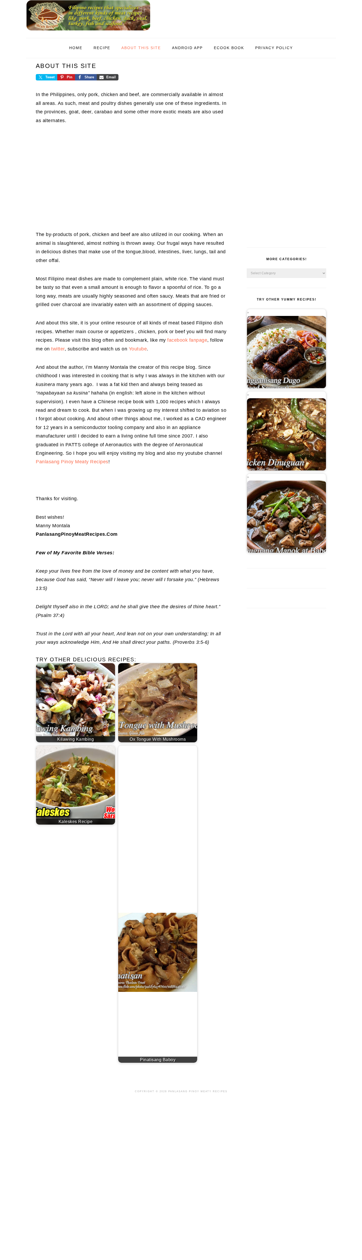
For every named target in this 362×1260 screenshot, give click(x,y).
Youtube (138, 349)
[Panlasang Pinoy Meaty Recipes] (88, 32)
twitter (58, 349)
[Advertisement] (131, 174)
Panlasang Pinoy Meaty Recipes (72, 461)
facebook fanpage (187, 340)
